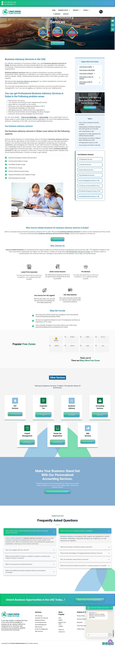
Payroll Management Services (86, 175)
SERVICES (75, 10)
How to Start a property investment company (89, 123)
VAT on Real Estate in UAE (86, 131)
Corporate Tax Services (85, 164)
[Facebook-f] (103, 643)
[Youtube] (113, 21)
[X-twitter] (113, 29)
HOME (53, 10)
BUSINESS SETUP (63, 10)
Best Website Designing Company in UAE (89, 191)
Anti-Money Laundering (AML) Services (89, 185)
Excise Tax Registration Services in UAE (89, 180)
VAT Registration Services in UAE (88, 142)
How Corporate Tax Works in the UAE (89, 145)
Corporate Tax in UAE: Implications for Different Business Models (90, 134)
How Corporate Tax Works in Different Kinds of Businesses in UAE (89, 139)
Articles (66, 14)
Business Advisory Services (86, 170)
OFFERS (85, 10)
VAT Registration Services (85, 159)
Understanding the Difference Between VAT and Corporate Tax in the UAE (90, 128)
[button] (101, 11)
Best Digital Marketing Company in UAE (89, 196)
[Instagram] (113, 25)
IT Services (56, 14)
